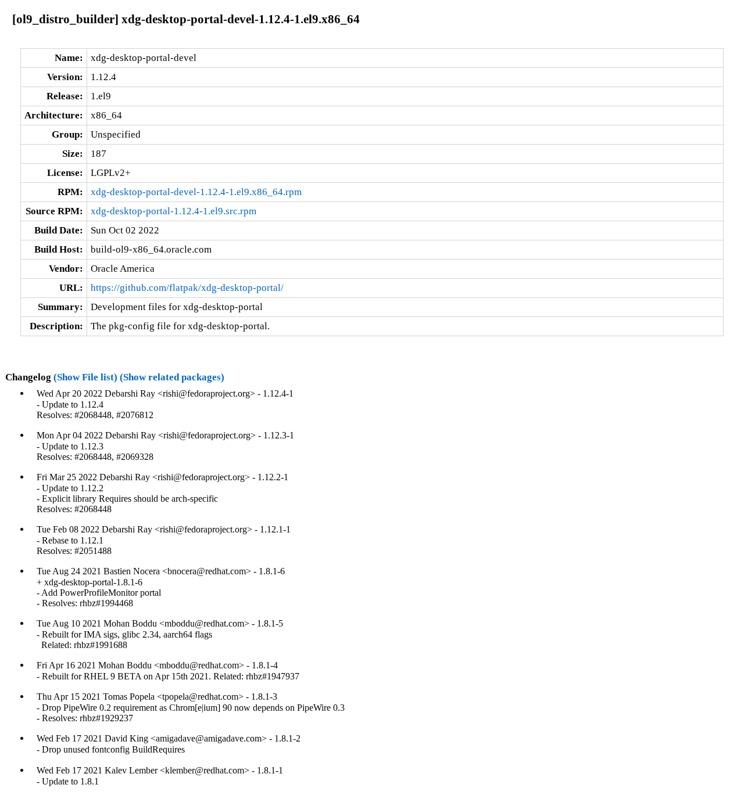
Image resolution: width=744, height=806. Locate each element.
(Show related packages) (172, 377)
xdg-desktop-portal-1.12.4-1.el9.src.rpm (173, 211)
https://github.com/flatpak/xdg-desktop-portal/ (187, 287)
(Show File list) (85, 377)
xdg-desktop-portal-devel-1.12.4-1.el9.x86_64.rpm (196, 191)
